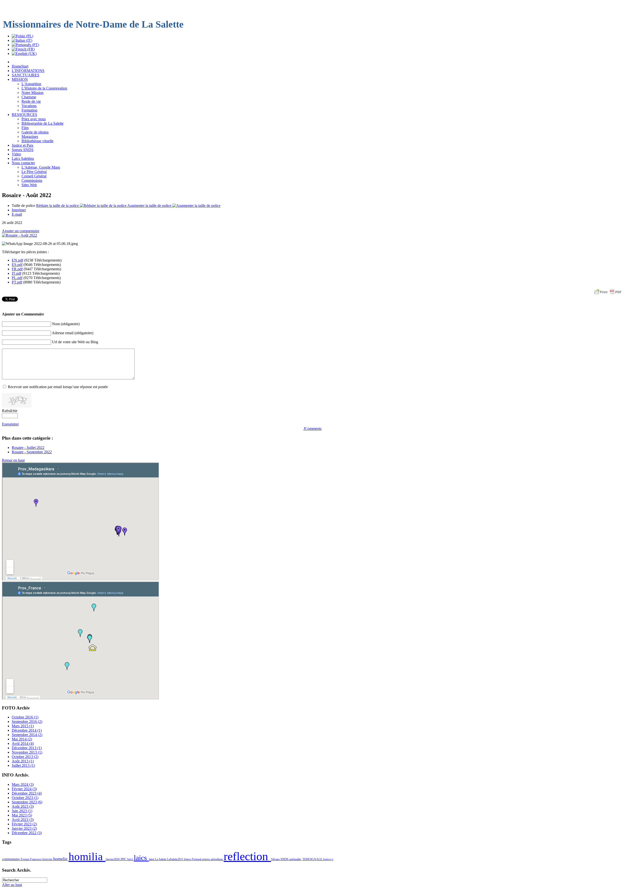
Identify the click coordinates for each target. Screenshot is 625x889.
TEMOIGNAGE (312, 859)
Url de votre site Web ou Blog (75, 342)
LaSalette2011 (175, 859)
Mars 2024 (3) (23, 784)
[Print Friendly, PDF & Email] (608, 294)
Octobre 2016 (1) (25, 717)
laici (130, 859)
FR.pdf (17, 269)
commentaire (11, 859)
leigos (188, 859)
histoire (47, 859)
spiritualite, (295, 859)
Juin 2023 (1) (22, 811)
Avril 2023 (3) (23, 820)
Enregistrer (10, 424)
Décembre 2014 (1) (27, 730)
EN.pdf (17, 260)
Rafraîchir (9, 411)
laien (152, 859)
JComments (312, 428)
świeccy (328, 859)
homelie (61, 858)
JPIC (123, 859)
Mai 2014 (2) (22, 739)
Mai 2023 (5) (22, 815)
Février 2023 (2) (24, 824)
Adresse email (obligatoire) (72, 333)
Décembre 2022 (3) (27, 833)
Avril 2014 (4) (23, 743)
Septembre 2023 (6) (27, 802)
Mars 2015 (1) (23, 726)
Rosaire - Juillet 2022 (28, 447)
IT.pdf (16, 273)
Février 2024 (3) (24, 789)
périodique (217, 859)
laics (141, 858)
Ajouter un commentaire (20, 231)
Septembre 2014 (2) (27, 735)
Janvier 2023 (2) (24, 828)
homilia (87, 856)
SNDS (285, 859)
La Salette (161, 859)
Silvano (276, 859)
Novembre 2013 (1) (27, 752)
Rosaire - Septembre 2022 (32, 452)
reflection (247, 856)
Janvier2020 (112, 859)
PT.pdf (17, 282)
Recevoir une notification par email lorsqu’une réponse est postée (58, 387)
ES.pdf (17, 265)
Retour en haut (13, 460)
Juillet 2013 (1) (23, 765)
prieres (206, 859)
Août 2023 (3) (23, 806)
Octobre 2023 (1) (25, 798)
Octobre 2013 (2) (25, 757)
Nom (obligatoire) (66, 324)
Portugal (197, 859)
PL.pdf (17, 278)
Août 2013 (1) (23, 761)
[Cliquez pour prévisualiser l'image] (19, 235)
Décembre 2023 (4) (27, 793)
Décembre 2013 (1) (27, 748)
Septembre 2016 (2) (27, 721)
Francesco (36, 859)
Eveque (25, 859)
